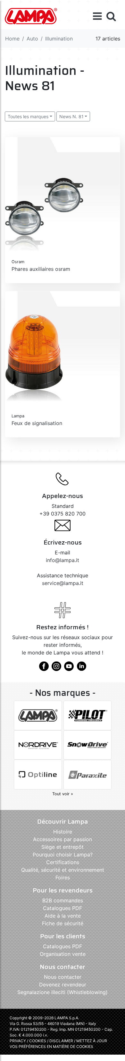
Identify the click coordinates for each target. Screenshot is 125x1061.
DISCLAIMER (61, 1040)
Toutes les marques (28, 116)
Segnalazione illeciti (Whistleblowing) (62, 992)
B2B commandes (62, 900)
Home (12, 38)
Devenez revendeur (62, 984)
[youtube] (69, 668)
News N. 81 (71, 116)
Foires (62, 877)
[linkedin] (81, 668)
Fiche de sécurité (62, 923)
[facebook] (44, 668)
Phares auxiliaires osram (41, 269)
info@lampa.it (62, 560)
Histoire (62, 831)
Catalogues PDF (62, 908)
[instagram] (56, 668)
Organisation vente (63, 954)
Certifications (62, 862)
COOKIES (37, 1040)
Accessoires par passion (62, 839)
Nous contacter (62, 977)
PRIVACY (18, 1040)
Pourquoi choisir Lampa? (63, 854)
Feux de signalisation (37, 423)
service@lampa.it (62, 583)
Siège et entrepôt (62, 847)
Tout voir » (62, 793)
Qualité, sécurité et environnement (62, 870)
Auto (32, 38)
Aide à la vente (63, 916)
